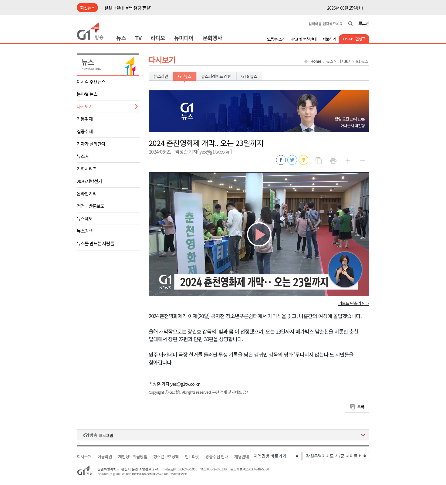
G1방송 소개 (276, 39)
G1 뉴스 (362, 61)
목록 (360, 407)
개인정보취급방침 (132, 456)
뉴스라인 (161, 76)
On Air (347, 39)
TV (138, 38)
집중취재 (85, 131)
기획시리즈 (86, 168)
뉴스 (121, 38)
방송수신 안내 (216, 456)
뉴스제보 (85, 218)
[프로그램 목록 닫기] (223, 434)
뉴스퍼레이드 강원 (216, 76)
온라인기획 (86, 193)
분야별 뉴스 (87, 94)
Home (315, 61)
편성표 (360, 39)
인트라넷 (192, 456)
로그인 (363, 23)
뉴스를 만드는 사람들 (95, 243)
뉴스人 (83, 156)
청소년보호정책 (166, 456)
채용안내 (241, 456)
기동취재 (85, 119)
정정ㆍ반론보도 (90, 206)
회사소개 (84, 456)
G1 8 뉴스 (249, 76)
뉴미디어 (184, 38)
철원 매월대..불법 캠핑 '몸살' (127, 8)
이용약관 (104, 456)
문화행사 (212, 38)
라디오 (157, 38)
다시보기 (85, 106)
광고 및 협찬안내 (303, 39)
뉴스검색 (85, 231)
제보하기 (329, 39)
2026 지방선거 (89, 181)
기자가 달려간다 (91, 144)
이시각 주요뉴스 (91, 81)
